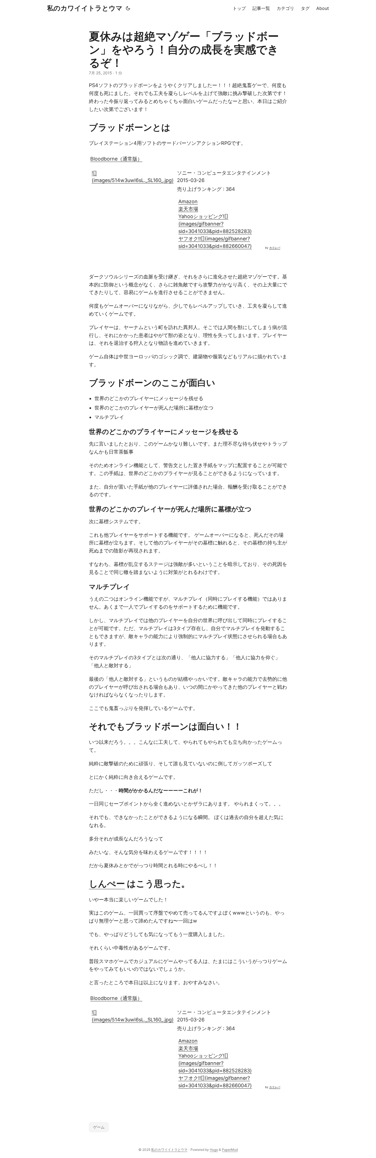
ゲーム (99, 1127)
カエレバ (274, 247)
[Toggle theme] (128, 8)
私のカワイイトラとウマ (84, 8)
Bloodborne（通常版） (116, 159)
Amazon (188, 201)
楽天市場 (188, 209)
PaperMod (230, 1150)
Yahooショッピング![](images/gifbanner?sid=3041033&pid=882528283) (215, 223)
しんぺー (107, 883)
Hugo (214, 1150)
